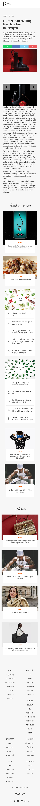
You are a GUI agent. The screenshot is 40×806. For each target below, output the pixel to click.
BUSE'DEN (30, 761)
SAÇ (30, 675)
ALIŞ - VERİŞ (11, 16)
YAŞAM (30, 701)
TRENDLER (10, 687)
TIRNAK (30, 679)
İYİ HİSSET (10, 739)
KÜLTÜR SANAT (30, 743)
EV (30, 709)
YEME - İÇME (30, 713)
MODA (5, 16)
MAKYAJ (30, 683)
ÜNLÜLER (10, 691)
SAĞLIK (10, 743)
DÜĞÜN (10, 699)
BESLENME (10, 747)
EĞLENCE (30, 739)
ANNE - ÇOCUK (30, 717)
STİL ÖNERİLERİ (10, 679)
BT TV (10, 761)
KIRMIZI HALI (30, 755)
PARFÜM (30, 691)
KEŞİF (30, 733)
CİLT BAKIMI (30, 687)
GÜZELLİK (30, 670)
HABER (30, 729)
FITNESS (10, 751)
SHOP (30, 766)
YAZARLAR (30, 770)
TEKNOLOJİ (30, 725)
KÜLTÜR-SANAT (10, 782)
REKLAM (30, 774)
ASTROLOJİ (10, 755)
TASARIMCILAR (10, 683)
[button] (6, 87)
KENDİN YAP (10, 695)
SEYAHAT (30, 705)
